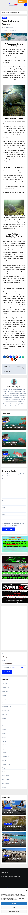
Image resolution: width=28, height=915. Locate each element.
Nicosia (4, 737)
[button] (25, 890)
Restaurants (5, 756)
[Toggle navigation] (2, 5)
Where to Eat (5, 775)
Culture (4, 695)
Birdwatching (5, 687)
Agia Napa (4, 683)
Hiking (3, 722)
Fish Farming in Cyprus (10, 442)
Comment (5, 479)
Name (4, 500)
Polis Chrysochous (7, 745)
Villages (4, 768)
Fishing (4, 17)
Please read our (13, 667)
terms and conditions (17, 667)
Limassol (4, 733)
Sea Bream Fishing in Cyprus (12, 456)
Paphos (4, 741)
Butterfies (5, 691)
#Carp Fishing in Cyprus (10, 30)
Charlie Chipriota (15, 387)
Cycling (4, 699)
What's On (4, 771)
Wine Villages (5, 783)
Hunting (4, 726)
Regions (4, 748)
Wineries (4, 787)
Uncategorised (6, 764)
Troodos (4, 760)
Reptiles (4, 752)
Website (4, 514)
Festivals (4, 714)
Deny (14, 907)
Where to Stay (6, 779)
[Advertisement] (14, 628)
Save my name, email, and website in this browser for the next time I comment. (13, 524)
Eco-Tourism (5, 710)
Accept (14, 903)
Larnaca (4, 729)
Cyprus (4, 703)
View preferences (14, 911)
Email (4, 507)
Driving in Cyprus (6, 706)
